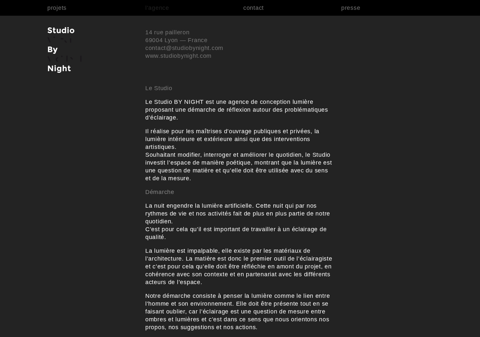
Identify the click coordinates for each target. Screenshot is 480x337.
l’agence (157, 8)
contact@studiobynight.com (184, 48)
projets (57, 8)
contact (253, 8)
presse (350, 8)
